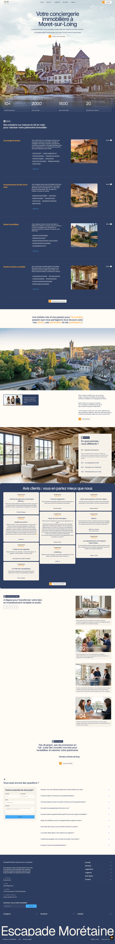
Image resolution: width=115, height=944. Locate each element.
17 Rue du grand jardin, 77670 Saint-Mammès (14, 891)
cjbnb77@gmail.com (8, 885)
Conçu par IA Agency (106, 939)
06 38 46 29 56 (7, 880)
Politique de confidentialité (9, 939)
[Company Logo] (8, 2)
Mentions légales (27, 939)
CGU (19, 939)
